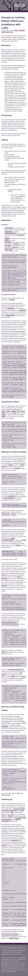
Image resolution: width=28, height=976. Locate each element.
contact (14, 947)
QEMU (23, 721)
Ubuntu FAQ (19, 196)
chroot (19, 459)
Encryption (22, 30)
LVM (11, 32)
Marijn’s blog (4, 964)
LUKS (7, 32)
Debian (16, 30)
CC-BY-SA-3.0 (22, 959)
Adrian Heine (5, 970)
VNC (13, 725)
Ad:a (19, 5)
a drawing (21, 957)
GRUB (3, 32)
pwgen (7, 333)
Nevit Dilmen (5, 959)
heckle (10, 963)
